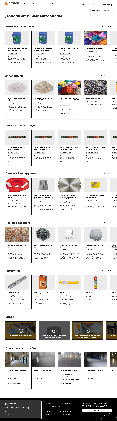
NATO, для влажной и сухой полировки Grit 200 (43, 148)
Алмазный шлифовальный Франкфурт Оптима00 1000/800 (43, 197)
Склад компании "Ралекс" (68, 370)
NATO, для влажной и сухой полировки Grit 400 (69, 148)
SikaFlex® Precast (66, 293)
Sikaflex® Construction (93, 293)
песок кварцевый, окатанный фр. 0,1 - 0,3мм (17, 99)
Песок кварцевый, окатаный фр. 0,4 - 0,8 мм (43, 99)
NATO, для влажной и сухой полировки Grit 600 (95, 148)
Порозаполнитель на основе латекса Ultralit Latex (43, 49)
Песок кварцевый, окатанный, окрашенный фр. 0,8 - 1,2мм (69, 99)
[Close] (111, 10)
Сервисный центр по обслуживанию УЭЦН (95, 371)
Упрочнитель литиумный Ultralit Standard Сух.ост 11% (17, 49)
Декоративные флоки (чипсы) (17, 246)
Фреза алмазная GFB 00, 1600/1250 (17, 196)
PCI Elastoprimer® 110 (41, 293)
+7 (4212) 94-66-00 (84, 4)
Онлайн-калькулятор (106, 4)
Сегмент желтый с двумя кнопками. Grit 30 (95, 196)
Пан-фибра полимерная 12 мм (95, 246)
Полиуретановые (45, 381)
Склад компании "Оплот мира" (17, 371)
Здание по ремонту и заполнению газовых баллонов (43, 371)
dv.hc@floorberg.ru (71, 3)
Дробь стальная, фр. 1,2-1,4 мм (43, 246)
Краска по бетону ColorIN (94, 48)
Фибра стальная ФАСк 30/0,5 (69, 246)
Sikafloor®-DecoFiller (93, 98)
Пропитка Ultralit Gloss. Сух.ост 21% (69, 49)
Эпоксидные (18, 381)
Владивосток (94, 3)
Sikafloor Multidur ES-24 (19, 383)
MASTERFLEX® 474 (14, 293)
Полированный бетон (73, 379)
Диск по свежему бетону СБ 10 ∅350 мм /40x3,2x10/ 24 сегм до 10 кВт (69, 197)
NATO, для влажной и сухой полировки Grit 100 (17, 148)
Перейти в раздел (106, 26)
